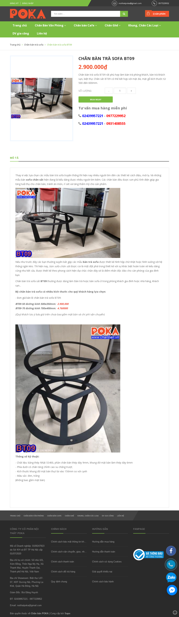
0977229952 (164, 3)
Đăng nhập (28, 3)
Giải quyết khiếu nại (102, 571)
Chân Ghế (112, 25)
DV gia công (21, 33)
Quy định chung (59, 581)
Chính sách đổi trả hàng (63, 571)
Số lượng (84, 90)
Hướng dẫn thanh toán (103, 551)
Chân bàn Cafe (84, 25)
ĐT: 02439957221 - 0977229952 (26, 599)
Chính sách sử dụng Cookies (107, 561)
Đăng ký (14, 3)
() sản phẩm (159, 13)
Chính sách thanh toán (62, 561)
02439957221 (92, 115)
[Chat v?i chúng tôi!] (172, 590)
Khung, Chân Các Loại (143, 25)
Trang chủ (20, 25)
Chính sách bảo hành (103, 581)
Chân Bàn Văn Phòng (49, 25)
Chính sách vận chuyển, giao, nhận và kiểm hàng (76, 551)
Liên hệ (42, 33)
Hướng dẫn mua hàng (103, 541)
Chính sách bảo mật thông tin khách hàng (72, 541)
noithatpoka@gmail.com (130, 3)
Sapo (67, 613)
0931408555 (116, 123)
